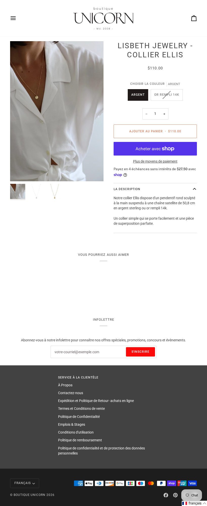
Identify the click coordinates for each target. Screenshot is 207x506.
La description (127, 189)
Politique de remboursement (80, 440)
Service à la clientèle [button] (78, 377)
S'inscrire (141, 351)
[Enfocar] (57, 111)
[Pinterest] (175, 495)
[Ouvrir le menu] (17, 18)
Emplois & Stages (71, 424)
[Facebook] (166, 495)
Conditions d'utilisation (76, 432)
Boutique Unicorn (29, 495)
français (22, 483)
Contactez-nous (70, 393)
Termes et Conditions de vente (81, 409)
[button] (194, 503)
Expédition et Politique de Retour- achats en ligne (96, 401)
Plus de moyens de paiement (155, 161)
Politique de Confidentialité (79, 417)
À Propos (65, 385)
